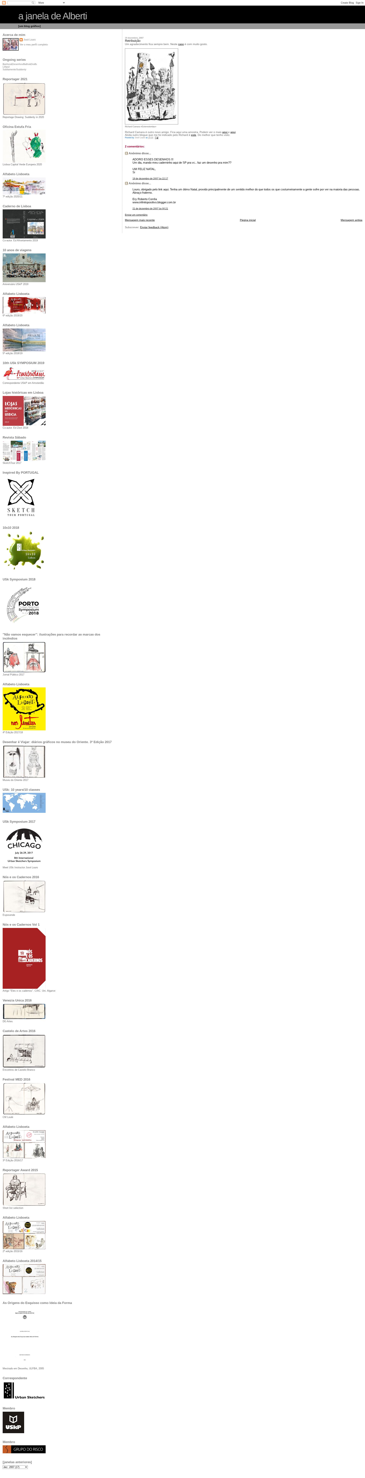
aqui (225, 132)
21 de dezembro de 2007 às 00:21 (150, 208)
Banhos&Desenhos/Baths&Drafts (20, 64)
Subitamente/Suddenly (14, 69)
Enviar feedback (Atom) (154, 227)
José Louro (29, 39)
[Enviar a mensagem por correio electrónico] (156, 137)
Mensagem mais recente (140, 220)
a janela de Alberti (52, 16)
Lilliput (6, 67)
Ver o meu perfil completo (34, 44)
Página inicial (248, 220)
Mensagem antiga (351, 220)
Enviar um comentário (136, 215)
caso (181, 44)
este (193, 135)
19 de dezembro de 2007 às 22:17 (150, 178)
